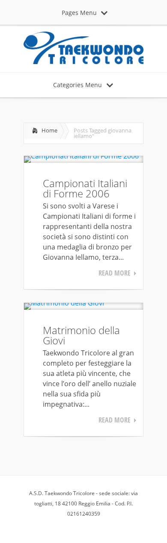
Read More (114, 273)
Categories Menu (77, 85)
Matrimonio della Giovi (81, 335)
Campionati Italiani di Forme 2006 (85, 188)
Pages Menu (79, 13)
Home (49, 130)
